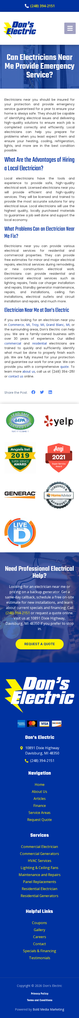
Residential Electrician (39, 888)
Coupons (39, 922)
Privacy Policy (39, 994)
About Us (39, 791)
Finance (39, 805)
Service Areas (39, 812)
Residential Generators (39, 895)
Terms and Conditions (39, 1000)
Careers (39, 936)
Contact (39, 943)
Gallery (39, 929)
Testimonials (39, 957)
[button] (33, 392)
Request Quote (39, 819)
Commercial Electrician (39, 846)
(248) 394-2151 (18, 612)
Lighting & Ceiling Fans (39, 867)
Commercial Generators (39, 853)
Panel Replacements (39, 881)
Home (40, 784)
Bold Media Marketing (48, 1009)
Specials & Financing (39, 950)
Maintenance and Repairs (40, 874)
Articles (40, 798)
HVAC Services (39, 860)
